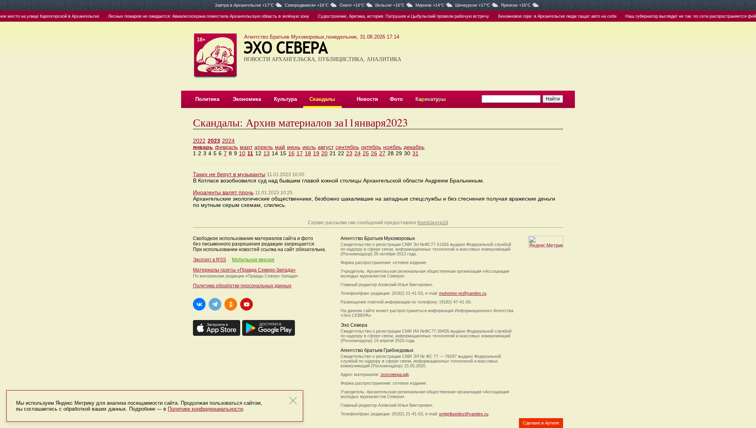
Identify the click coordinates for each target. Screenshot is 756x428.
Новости (367, 99)
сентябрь (347, 147)
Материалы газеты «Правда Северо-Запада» (244, 270)
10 (242, 153)
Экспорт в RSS (209, 259)
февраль (226, 147)
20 (324, 153)
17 (299, 153)
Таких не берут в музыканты (229, 174)
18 (308, 153)
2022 (199, 141)
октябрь (371, 147)
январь (203, 147)
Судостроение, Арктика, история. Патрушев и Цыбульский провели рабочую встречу (395, 16)
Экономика (247, 99)
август (326, 147)
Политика (207, 99)
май (280, 147)
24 (357, 153)
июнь (293, 147)
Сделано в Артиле (541, 423)
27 (382, 153)
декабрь (414, 147)
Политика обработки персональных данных (242, 285)
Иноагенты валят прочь (223, 192)
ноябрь (392, 147)
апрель (263, 147)
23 (349, 153)
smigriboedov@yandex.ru (463, 413)
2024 (228, 141)
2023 (214, 141)
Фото (396, 99)
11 (250, 153)
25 (366, 153)
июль (309, 147)
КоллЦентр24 (432, 222)
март (246, 147)
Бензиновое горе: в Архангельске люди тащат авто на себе (548, 16)
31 (415, 153)
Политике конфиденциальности (205, 409)
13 (266, 153)
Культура (285, 99)
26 (374, 153)
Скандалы (322, 99)
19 (316, 153)
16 (291, 153)
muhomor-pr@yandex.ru (462, 293)
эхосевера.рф (394, 374)
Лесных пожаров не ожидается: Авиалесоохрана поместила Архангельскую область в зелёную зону (199, 16)
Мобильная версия (253, 259)
